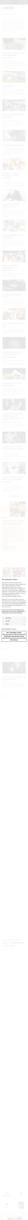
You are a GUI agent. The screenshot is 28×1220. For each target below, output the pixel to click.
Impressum (14, 629)
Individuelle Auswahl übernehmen (14, 636)
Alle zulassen (14, 640)
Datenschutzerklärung (6, 629)
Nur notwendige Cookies (14, 632)
